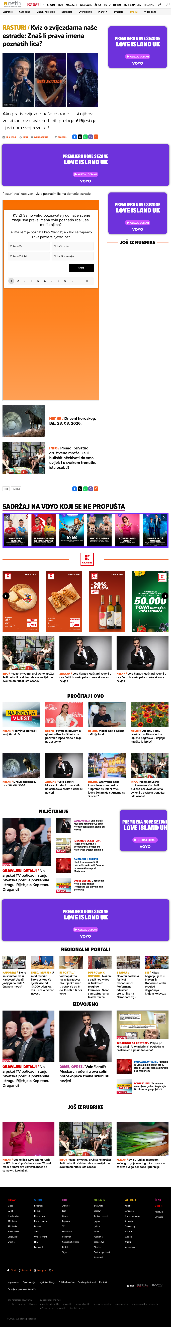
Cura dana (24, 12)
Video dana (150, 12)
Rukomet (38, 1210)
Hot (60, 5)
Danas (12, 1200)
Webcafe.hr (41, 137)
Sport (51, 5)
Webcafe (86, 5)
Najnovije (159, 1211)
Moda (96, 1231)
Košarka (37, 1226)
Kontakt (103, 1282)
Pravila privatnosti (87, 1282)
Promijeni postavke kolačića (22, 1289)
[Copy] (96, 136)
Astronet (8, 12)
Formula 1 (38, 1247)
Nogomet (38, 1205)
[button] (7, 517)
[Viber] (90, 136)
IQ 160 (117, 5)
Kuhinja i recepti (101, 1216)
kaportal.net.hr (83, 1304)
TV (63, 1226)
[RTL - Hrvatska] (143, 1286)
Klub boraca (39, 1216)
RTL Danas (12, 1221)
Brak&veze (98, 1205)
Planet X (102, 12)
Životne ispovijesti (102, 1252)
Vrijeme (11, 1241)
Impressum (13, 1282)
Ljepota (97, 1221)
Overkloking (85, 12)
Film (64, 1210)
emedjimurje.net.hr (49, 1304)
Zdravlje (97, 1247)
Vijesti (10, 1205)
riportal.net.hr (122, 1304)
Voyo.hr (33, 1304)
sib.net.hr (67, 1304)
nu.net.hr (61, 1308)
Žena (98, 5)
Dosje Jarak (13, 1236)
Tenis (36, 1231)
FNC (36, 1241)
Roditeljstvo (99, 1241)
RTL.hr (11, 1304)
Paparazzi (66, 1221)
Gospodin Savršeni (70, 1241)
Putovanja (98, 1236)
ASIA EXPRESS (132, 5)
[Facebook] (74, 136)
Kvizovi (134, 12)
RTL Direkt (12, 1226)
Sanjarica (159, 1216)
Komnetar (66, 12)
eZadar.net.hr (47, 1308)
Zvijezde (66, 1205)
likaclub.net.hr (77, 1308)
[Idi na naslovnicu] (13, 7)
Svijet (10, 1210)
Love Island (67, 1231)
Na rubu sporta (40, 1221)
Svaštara (118, 12)
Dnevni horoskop (46, 12)
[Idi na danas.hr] (35, 4)
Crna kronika (13, 1216)
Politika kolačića (66, 1282)
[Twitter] (80, 136)
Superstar (66, 1236)
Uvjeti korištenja (47, 1282)
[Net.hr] (157, 1286)
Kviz (6, 488)
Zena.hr (22, 1304)
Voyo (64, 1252)
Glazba (65, 1216)
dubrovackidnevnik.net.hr (145, 1304)
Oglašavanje (29, 1282)
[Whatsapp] (85, 136)
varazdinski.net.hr (103, 1304)
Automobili (98, 1257)
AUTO (107, 5)
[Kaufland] (85, 559)
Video (158, 1206)
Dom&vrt (97, 1210)
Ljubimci (97, 1226)
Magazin (71, 5)
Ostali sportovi (40, 1236)
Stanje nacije (13, 1231)
